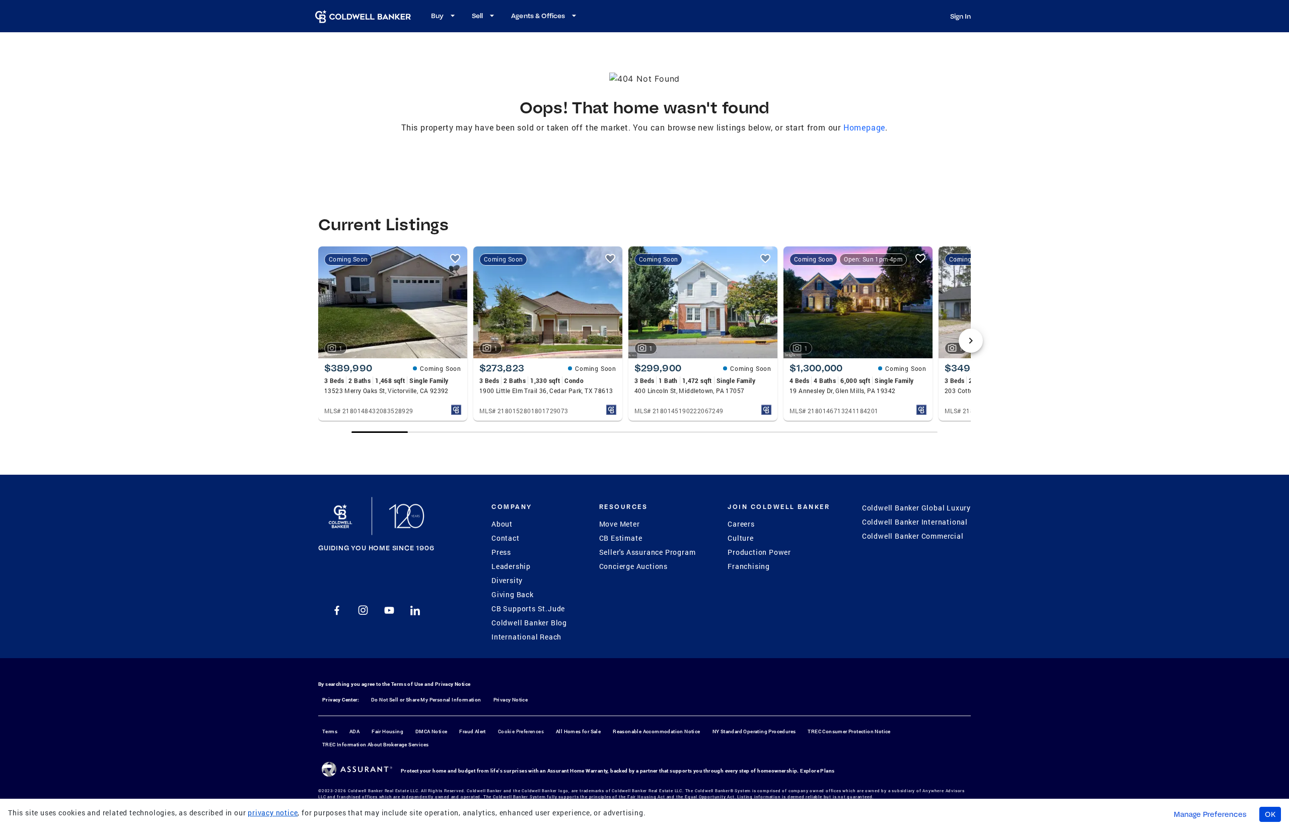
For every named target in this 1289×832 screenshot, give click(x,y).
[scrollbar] (644, 432)
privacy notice (273, 812)
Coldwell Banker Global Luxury (916, 508)
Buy (437, 16)
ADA (354, 731)
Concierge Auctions (633, 566)
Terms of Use (407, 684)
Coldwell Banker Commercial (913, 536)
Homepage (864, 127)
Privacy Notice (453, 684)
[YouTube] (389, 610)
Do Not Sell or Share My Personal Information (426, 699)
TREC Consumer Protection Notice (849, 731)
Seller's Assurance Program (647, 552)
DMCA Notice (431, 731)
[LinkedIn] (415, 610)
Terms (329, 731)
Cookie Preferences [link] (521, 731)
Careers (741, 524)
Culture (741, 538)
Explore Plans (817, 770)
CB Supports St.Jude (528, 608)
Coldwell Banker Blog (529, 622)
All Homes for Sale (578, 731)
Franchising (749, 566)
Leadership (511, 566)
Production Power (759, 552)
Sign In (960, 16)
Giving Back (512, 594)
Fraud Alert (472, 731)
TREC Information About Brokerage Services (375, 744)
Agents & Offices (538, 16)
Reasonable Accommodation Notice (656, 731)
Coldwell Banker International (915, 522)
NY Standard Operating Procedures (754, 731)
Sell (477, 16)
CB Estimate (620, 538)
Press (501, 552)
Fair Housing (387, 731)
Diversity (507, 580)
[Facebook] (337, 610)
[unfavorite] (455, 258)
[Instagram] (363, 610)
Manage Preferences (1210, 814)
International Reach (526, 637)
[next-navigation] (971, 341)
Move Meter (619, 524)
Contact (505, 538)
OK (1270, 814)
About (502, 524)
